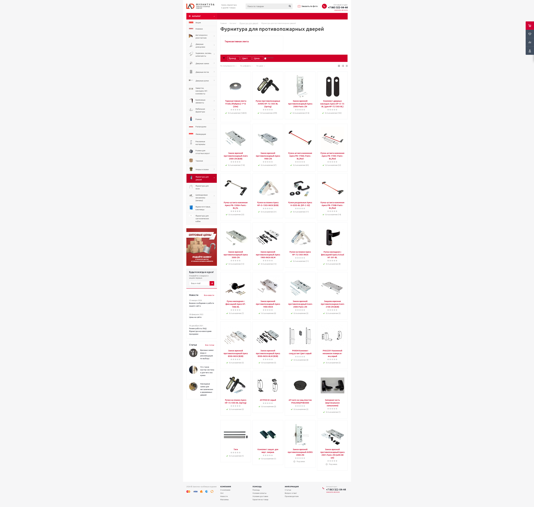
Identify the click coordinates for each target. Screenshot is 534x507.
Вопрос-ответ (291, 493)
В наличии (269, 58)
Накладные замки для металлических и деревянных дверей (206, 389)
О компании (225, 490)
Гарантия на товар (260, 499)
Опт (222, 493)
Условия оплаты (259, 493)
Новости (224, 496)
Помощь (257, 487)
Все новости (209, 295)
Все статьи (209, 345)
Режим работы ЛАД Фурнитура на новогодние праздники (200, 331)
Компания (225, 487)
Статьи (288, 490)
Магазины (224, 499)
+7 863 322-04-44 (338, 7)
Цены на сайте (195, 317)
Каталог (196, 16)
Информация (292, 487)
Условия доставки (260, 496)
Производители (292, 496)
